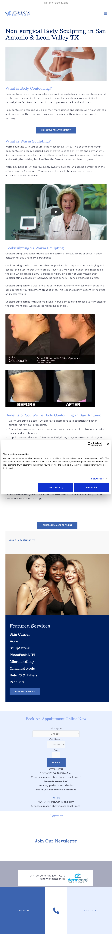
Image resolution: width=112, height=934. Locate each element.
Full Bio (56, 797)
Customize (54, 487)
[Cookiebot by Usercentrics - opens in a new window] (90, 444)
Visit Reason (56, 739)
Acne (14, 641)
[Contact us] (56, 911)
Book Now (22, 910)
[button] (56, 130)
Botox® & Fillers (23, 675)
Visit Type (56, 728)
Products (17, 682)
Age (56, 750)
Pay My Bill (89, 910)
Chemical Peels (22, 668)
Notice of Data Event (56, 2)
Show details (97, 478)
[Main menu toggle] (105, 13)
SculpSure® (20, 648)
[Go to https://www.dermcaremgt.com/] (55, 878)
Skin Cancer (20, 634)
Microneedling (22, 661)
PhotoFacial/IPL (23, 654)
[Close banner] (108, 444)
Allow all (91, 487)
